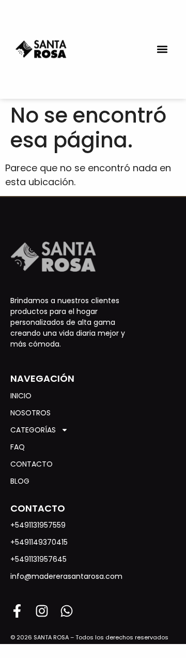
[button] (162, 49)
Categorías (33, 430)
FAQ (17, 447)
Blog (19, 481)
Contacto (31, 464)
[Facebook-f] (17, 611)
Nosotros (30, 413)
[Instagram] (42, 611)
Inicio (21, 396)
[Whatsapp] (66, 611)
